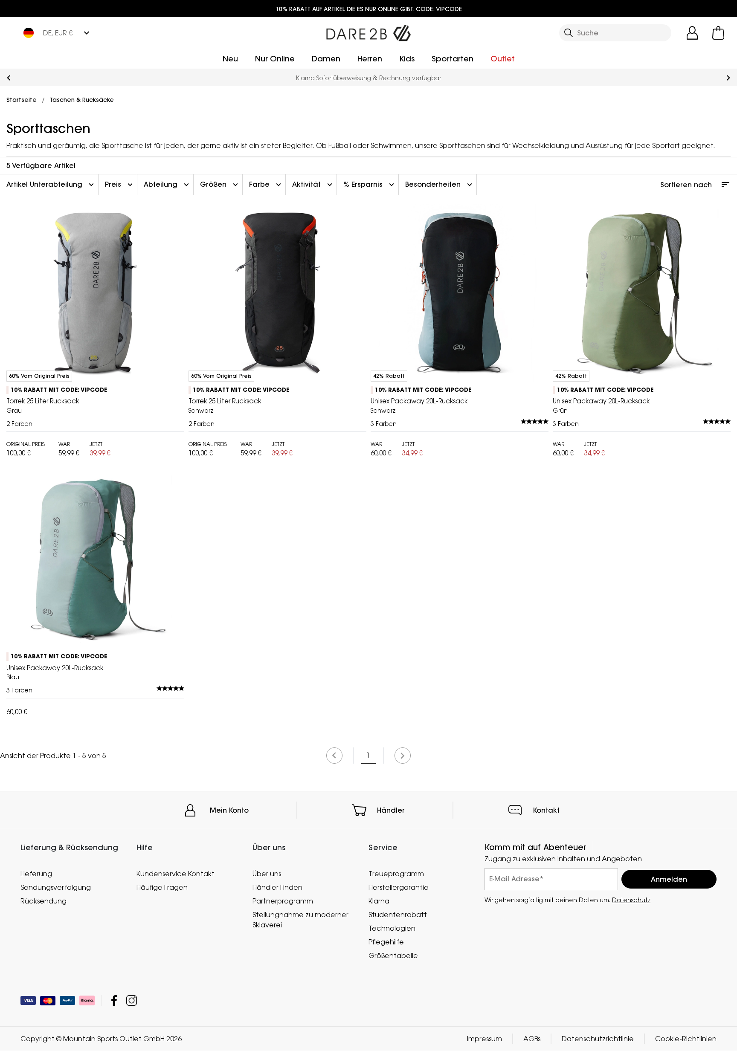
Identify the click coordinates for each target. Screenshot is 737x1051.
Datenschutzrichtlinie (598, 1039)
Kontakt (546, 810)
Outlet (502, 59)
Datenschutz (631, 899)
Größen (220, 184)
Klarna (378, 901)
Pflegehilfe (386, 942)
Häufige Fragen (162, 887)
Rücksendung (43, 901)
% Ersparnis (369, 184)
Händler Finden (277, 887)
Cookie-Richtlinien (686, 1039)
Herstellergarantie (398, 887)
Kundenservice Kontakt (175, 873)
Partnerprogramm (282, 901)
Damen (326, 59)
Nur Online (275, 59)
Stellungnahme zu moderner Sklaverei (300, 919)
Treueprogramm (396, 873)
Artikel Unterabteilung (51, 184)
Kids (407, 59)
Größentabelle (393, 955)
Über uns (266, 873)
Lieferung (36, 873)
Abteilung (167, 184)
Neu (230, 59)
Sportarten (452, 59)
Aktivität (313, 184)
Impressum (484, 1039)
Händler (391, 810)
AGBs (531, 1039)
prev (8, 77)
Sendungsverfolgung (55, 887)
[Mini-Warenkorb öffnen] (718, 33)
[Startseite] (368, 31)
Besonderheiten (439, 184)
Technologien (391, 928)
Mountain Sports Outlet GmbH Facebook (114, 1001)
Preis (120, 184)
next (728, 77)
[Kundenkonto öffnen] (692, 33)
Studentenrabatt (397, 914)
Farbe (266, 184)
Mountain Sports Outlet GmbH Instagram (131, 1001)
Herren (369, 59)
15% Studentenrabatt (376, 77)
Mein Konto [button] (229, 810)
